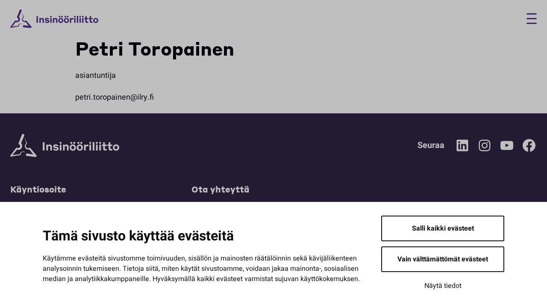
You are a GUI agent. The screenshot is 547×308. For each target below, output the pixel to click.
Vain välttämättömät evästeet (442, 259)
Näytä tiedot (443, 286)
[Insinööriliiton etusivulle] (54, 18)
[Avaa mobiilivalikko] (528, 18)
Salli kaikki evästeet (443, 228)
